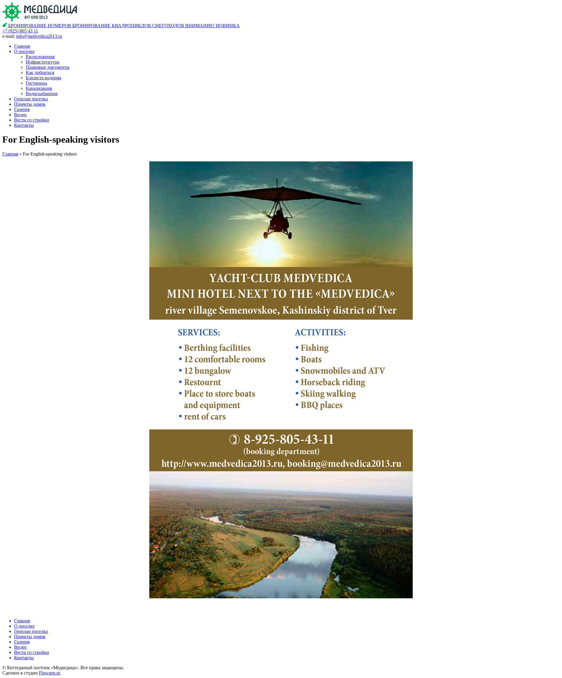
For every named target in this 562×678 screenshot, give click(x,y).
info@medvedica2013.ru (39, 36)
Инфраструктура (42, 61)
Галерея (22, 109)
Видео (20, 114)
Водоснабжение (42, 93)
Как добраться (40, 72)
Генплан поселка (31, 98)
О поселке (24, 51)
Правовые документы (47, 67)
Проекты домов (29, 104)
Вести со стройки (31, 119)
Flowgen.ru (49, 672)
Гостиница (36, 83)
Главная (22, 46)
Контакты (24, 125)
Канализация (39, 88)
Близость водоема (43, 77)
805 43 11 (20, 30)
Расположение (40, 56)
